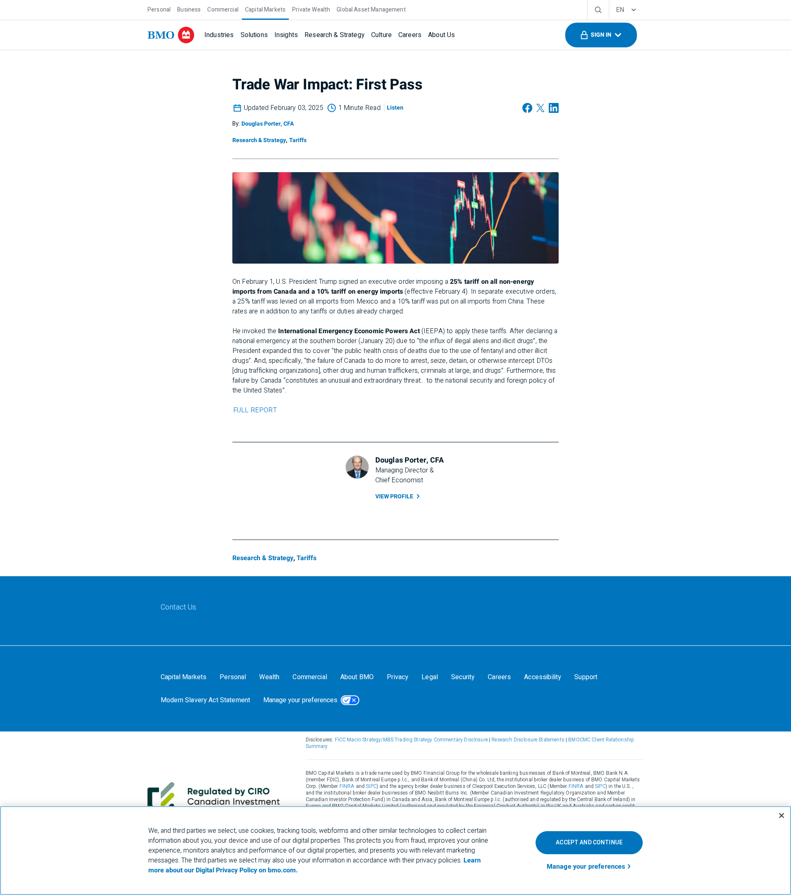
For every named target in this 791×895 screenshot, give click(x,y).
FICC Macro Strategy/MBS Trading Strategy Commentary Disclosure (411, 739)
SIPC (371, 786)
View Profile (394, 496)
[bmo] (170, 35)
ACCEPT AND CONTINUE (589, 842)
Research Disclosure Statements (527, 739)
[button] (601, 35)
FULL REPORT (255, 410)
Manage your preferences (300, 700)
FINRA (347, 786)
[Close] (781, 815)
